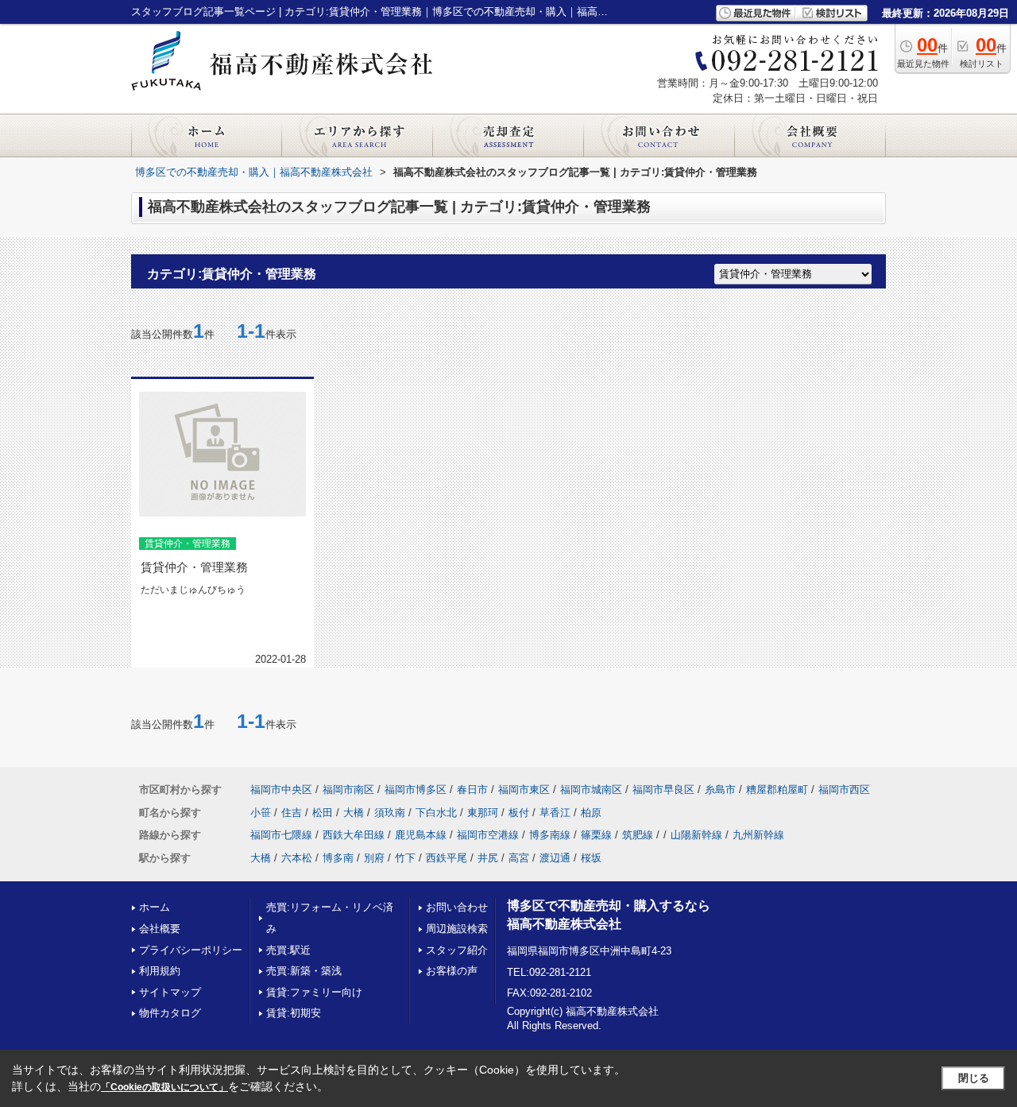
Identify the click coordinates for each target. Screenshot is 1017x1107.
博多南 (338, 858)
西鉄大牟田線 (354, 835)
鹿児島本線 (421, 835)
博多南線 (549, 835)
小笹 (260, 813)
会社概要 (159, 929)
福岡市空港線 (488, 835)
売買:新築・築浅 (304, 971)
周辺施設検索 (457, 929)
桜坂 (591, 858)
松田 (322, 813)
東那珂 (482, 813)
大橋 (353, 813)
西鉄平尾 (446, 858)
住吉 (291, 813)
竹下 (405, 858)
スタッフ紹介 (457, 950)
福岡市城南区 (591, 789)
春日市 (472, 789)
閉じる (973, 1078)
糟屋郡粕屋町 (777, 789)
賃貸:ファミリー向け (314, 992)
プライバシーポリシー (190, 950)
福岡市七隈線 (281, 835)
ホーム (154, 907)
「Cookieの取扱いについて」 (164, 1087)
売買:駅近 (288, 950)
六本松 (296, 858)
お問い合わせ (457, 907)
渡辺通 (554, 858)
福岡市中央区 (281, 789)
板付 (518, 813)
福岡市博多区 (416, 789)
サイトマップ (170, 992)
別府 (374, 858)
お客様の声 (452, 971)
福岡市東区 (524, 789)
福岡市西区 (844, 789)
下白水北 (436, 813)
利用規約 (159, 971)
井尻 (488, 858)
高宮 (518, 858)
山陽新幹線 (696, 835)
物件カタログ (170, 1013)
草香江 (554, 813)
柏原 (591, 813)
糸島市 (720, 789)
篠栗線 (596, 835)
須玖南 (389, 813)
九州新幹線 (758, 835)
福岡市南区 (348, 789)
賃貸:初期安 (293, 1013)
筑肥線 (637, 835)
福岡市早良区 (663, 789)
